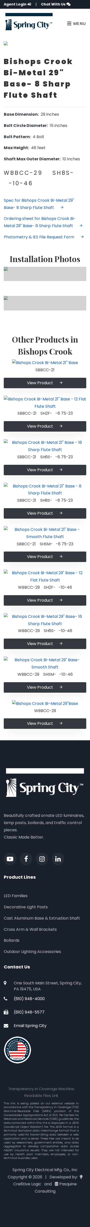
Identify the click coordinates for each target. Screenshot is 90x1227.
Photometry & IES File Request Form (39, 237)
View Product (40, 383)
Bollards (12, 940)
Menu (79, 23)
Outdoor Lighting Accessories (32, 951)
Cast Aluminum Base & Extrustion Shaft (42, 918)
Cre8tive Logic (27, 1184)
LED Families (16, 896)
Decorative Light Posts (26, 907)
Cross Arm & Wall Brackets (30, 929)
